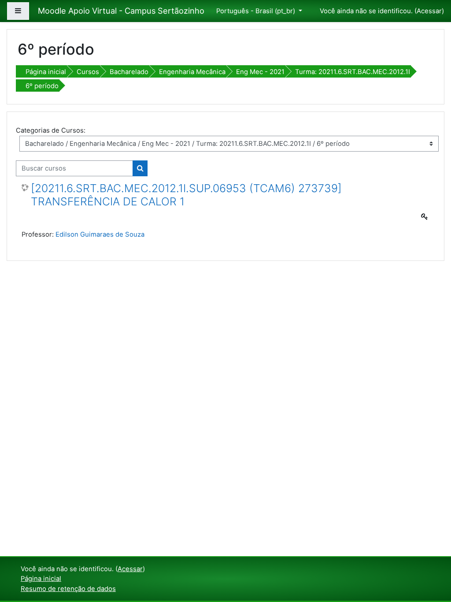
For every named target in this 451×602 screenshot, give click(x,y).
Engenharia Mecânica (192, 72)
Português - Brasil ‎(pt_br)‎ (256, 11)
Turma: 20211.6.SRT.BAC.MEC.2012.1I (352, 72)
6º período (42, 86)
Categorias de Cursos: (50, 130)
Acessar (429, 11)
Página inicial (46, 72)
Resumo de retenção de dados (68, 589)
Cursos (88, 72)
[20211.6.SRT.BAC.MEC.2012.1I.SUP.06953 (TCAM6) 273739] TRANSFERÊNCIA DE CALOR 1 (186, 195)
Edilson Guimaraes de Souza (99, 234)
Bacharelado (129, 72)
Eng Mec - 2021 (260, 72)
